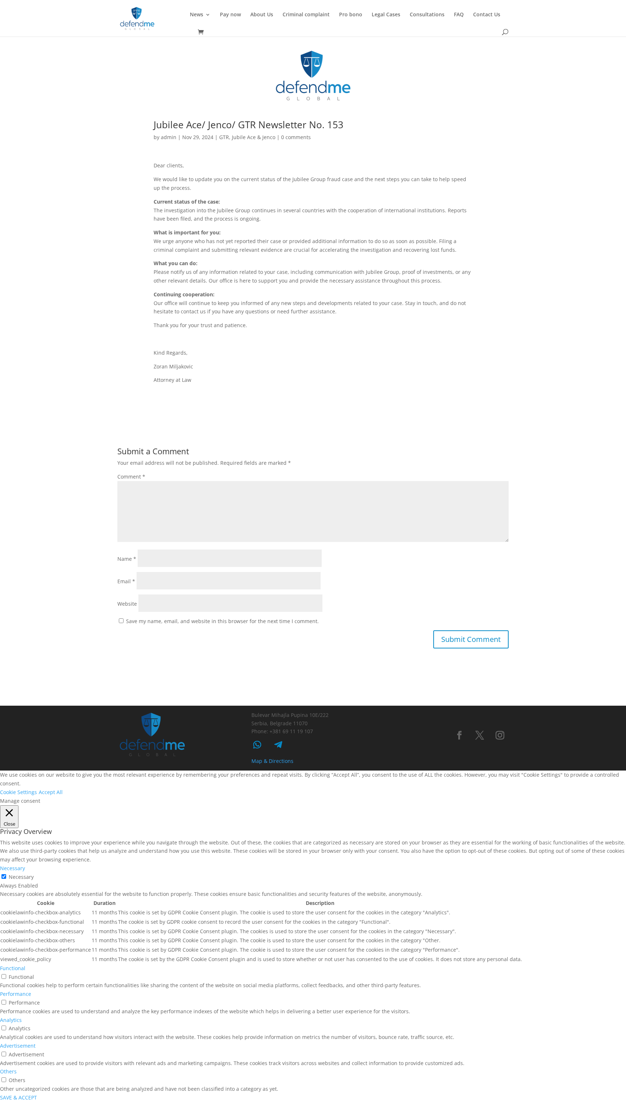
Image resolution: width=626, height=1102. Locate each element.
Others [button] (8, 1071)
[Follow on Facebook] (459, 735)
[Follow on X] (479, 735)
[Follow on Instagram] (500, 735)
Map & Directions (272, 760)
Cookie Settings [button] (18, 792)
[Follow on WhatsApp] (257, 745)
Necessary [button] (12, 868)
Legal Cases (386, 15)
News (196, 15)
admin (168, 137)
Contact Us (486, 15)
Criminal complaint (306, 15)
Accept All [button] (51, 792)
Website (127, 603)
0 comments (296, 137)
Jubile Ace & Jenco (253, 137)
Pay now (230, 15)
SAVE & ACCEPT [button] (18, 1097)
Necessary (21, 876)
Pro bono (350, 15)
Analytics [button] (11, 1020)
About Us (261, 15)
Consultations (427, 15)
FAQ (459, 15)
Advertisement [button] (18, 1045)
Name (126, 558)
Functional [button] (12, 968)
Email (126, 581)
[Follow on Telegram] (278, 745)
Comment (131, 476)
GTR (224, 137)
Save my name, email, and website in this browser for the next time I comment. (222, 621)
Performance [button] (15, 993)
